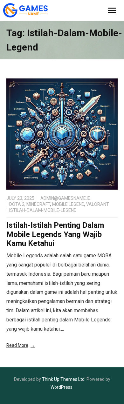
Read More (17, 345)
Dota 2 (16, 204)
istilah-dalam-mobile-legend (43, 210)
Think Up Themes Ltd (63, 379)
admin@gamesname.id (65, 198)
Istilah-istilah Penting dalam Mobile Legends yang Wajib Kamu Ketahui (55, 234)
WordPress (61, 387)
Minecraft (38, 204)
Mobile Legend (68, 204)
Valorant (97, 204)
